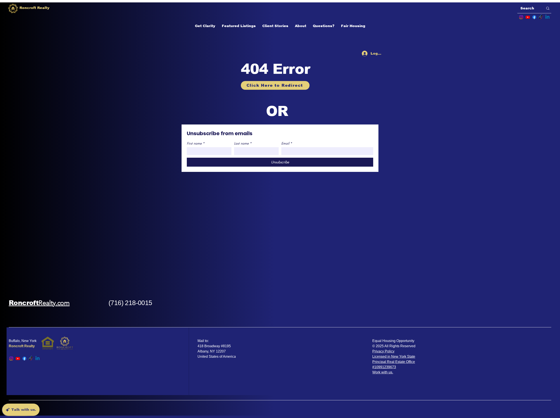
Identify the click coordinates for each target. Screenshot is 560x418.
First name (196, 143)
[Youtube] (527, 17)
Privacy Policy (383, 351)
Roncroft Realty (22, 346)
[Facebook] (534, 17)
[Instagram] (521, 17)
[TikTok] (540, 17)
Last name (243, 143)
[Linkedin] (547, 17)
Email (286, 143)
